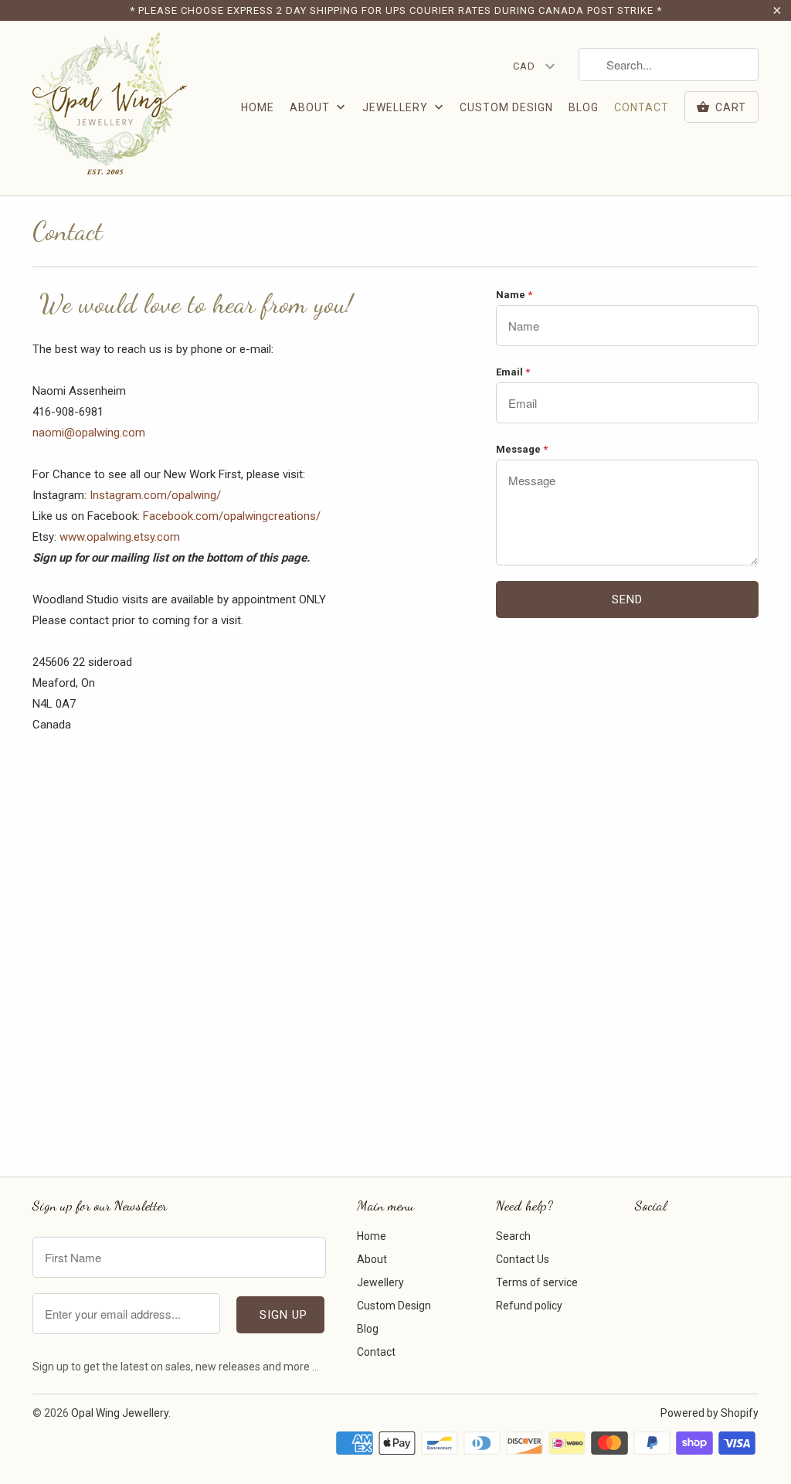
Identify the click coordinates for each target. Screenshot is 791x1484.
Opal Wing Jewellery (119, 1413)
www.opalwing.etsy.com (119, 537)
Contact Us (522, 1259)
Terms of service (537, 1282)
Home (257, 107)
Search (513, 1236)
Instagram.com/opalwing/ (155, 495)
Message (522, 449)
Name (514, 295)
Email (513, 372)
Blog (584, 107)
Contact (641, 107)
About (311, 107)
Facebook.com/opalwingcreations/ (233, 516)
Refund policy (529, 1305)
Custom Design (506, 107)
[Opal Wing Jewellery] (109, 108)
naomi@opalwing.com (88, 433)
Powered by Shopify (709, 1413)
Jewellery (396, 107)
